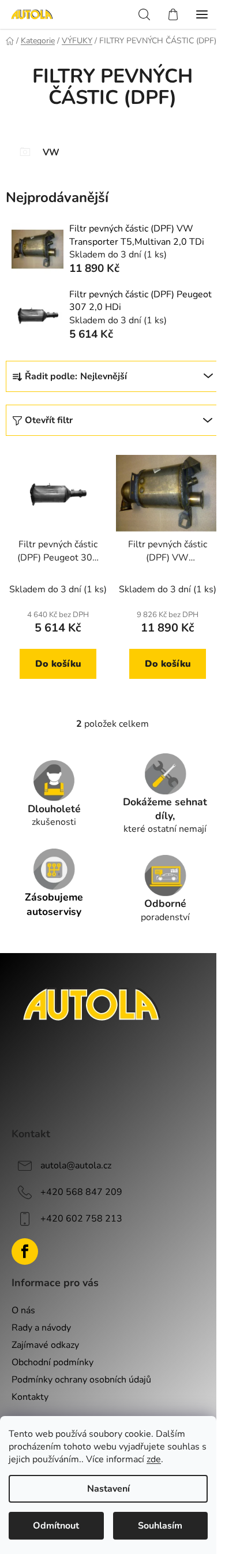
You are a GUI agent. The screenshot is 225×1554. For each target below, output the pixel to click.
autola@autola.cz (75, 1165)
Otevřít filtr (49, 420)
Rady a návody (41, 1327)
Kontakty (30, 1397)
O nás (23, 1310)
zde (154, 1459)
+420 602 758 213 (81, 1218)
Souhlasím (160, 1525)
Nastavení (108, 1488)
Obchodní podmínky (52, 1362)
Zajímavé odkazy (45, 1345)
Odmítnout (56, 1525)
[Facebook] (25, 1251)
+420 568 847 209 (81, 1192)
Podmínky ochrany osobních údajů (81, 1379)
